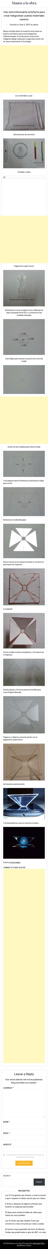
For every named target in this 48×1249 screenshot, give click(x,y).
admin (35, 25)
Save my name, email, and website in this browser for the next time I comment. (25, 1156)
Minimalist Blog (39, 1243)
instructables (15, 863)
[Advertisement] (24, 69)
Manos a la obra (24, 2)
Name (6, 1122)
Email (6, 1133)
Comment (8, 1088)
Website (7, 1144)
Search (6, 1176)
